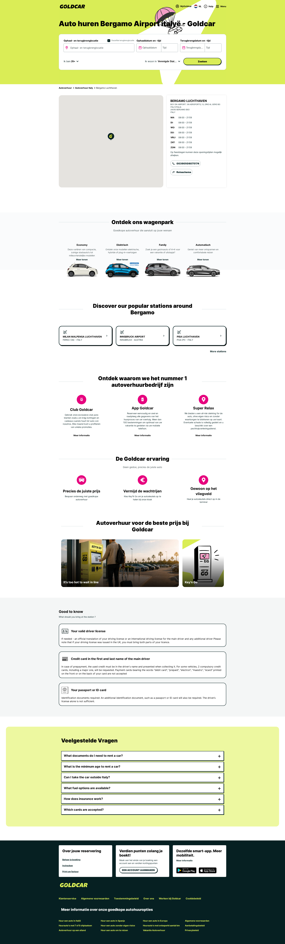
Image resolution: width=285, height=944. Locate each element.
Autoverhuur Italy (84, 88)
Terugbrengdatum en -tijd (195, 40)
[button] (111, 137)
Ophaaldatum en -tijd (149, 40)
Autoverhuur (65, 88)
